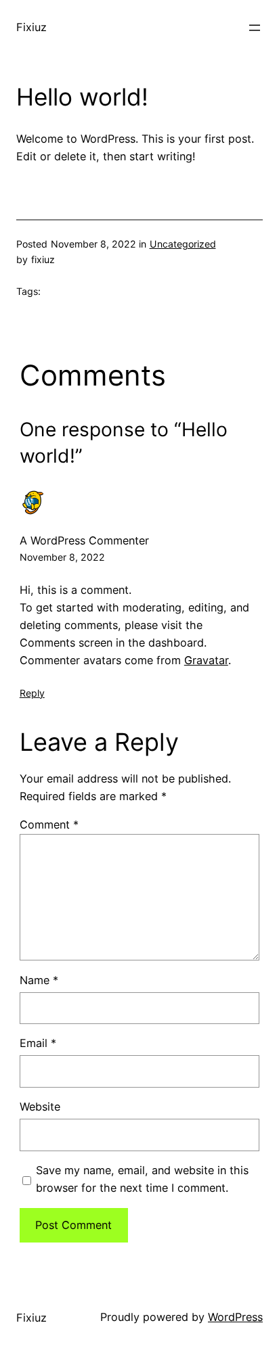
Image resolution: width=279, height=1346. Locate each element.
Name (39, 980)
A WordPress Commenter (84, 540)
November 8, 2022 (62, 557)
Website (40, 1106)
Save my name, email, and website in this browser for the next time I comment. (142, 1178)
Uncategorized (183, 244)
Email (38, 1043)
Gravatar (206, 660)
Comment (49, 824)
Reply (32, 693)
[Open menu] (254, 28)
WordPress (235, 1317)
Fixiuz (31, 27)
